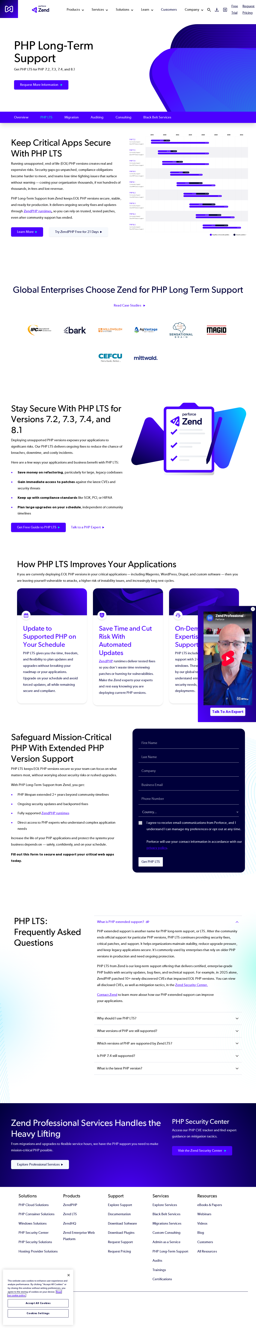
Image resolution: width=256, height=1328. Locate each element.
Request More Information (39, 85)
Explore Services (165, 1205)
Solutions (122, 9)
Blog (200, 1233)
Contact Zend (107, 995)
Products (73, 9)
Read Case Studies (128, 305)
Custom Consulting (166, 1233)
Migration (71, 117)
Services (98, 9)
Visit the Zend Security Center (200, 1151)
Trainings (159, 1270)
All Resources (207, 1251)
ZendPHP (106, 661)
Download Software (122, 1223)
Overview (21, 117)
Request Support (120, 1242)
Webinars (204, 1214)
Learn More (25, 232)
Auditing (97, 117)
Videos (202, 1223)
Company (192, 9)
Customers (169, 9)
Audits (157, 1260)
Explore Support (120, 1205)
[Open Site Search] (209, 9)
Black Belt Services (157, 117)
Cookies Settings (38, 1313)
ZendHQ (69, 1223)
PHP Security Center (34, 1233)
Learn (145, 9)
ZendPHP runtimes (37, 211)
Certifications (162, 1279)
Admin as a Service (166, 1242)
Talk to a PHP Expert (86, 527)
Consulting (124, 117)
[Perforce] (9, 9)
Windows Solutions (32, 1223)
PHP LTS (46, 117)
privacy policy (157, 848)
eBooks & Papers (209, 1205)
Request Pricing (119, 1251)
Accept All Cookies (38, 1303)
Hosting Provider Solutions (38, 1251)
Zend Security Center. (191, 985)
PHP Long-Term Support (170, 1251)
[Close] (68, 1275)
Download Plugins (121, 1233)
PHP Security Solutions (35, 1242)
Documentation (119, 1214)
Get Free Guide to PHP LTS (36, 527)
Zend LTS (70, 1214)
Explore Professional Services (38, 1164)
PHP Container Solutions (36, 1214)
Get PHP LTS (150, 862)
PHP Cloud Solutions (34, 1205)
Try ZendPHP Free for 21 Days (77, 232)
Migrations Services (167, 1223)
